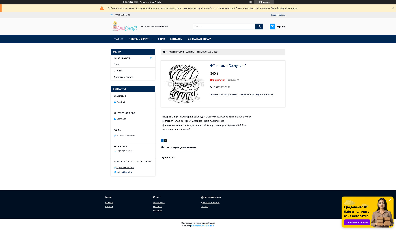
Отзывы (118, 70)
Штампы (190, 52)
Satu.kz (211, 223)
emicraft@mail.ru (124, 172)
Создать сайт (145, 2)
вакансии (157, 210)
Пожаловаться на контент (202, 226)
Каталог (109, 206)
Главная (118, 39)
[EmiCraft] (124, 31)
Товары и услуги (139, 39)
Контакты (176, 39)
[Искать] (259, 26)
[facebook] (162, 141)
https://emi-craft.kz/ (125, 167)
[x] (165, 141)
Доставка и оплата (199, 39)
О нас (161, 39)
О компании (159, 202)
